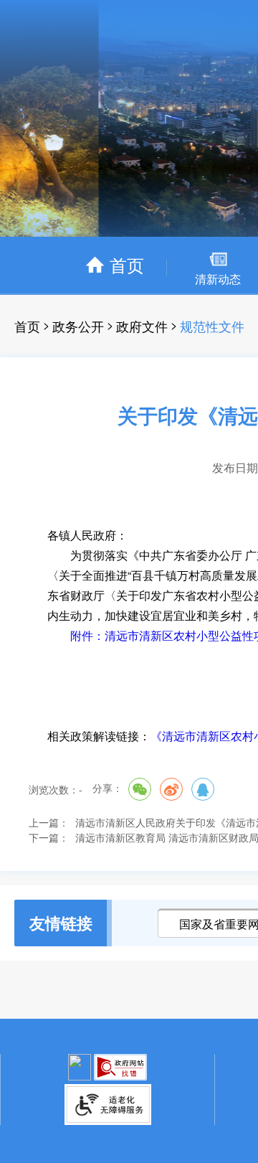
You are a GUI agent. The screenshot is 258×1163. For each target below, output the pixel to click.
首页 (27, 325)
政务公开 (78, 325)
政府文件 (142, 325)
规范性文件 (212, 325)
